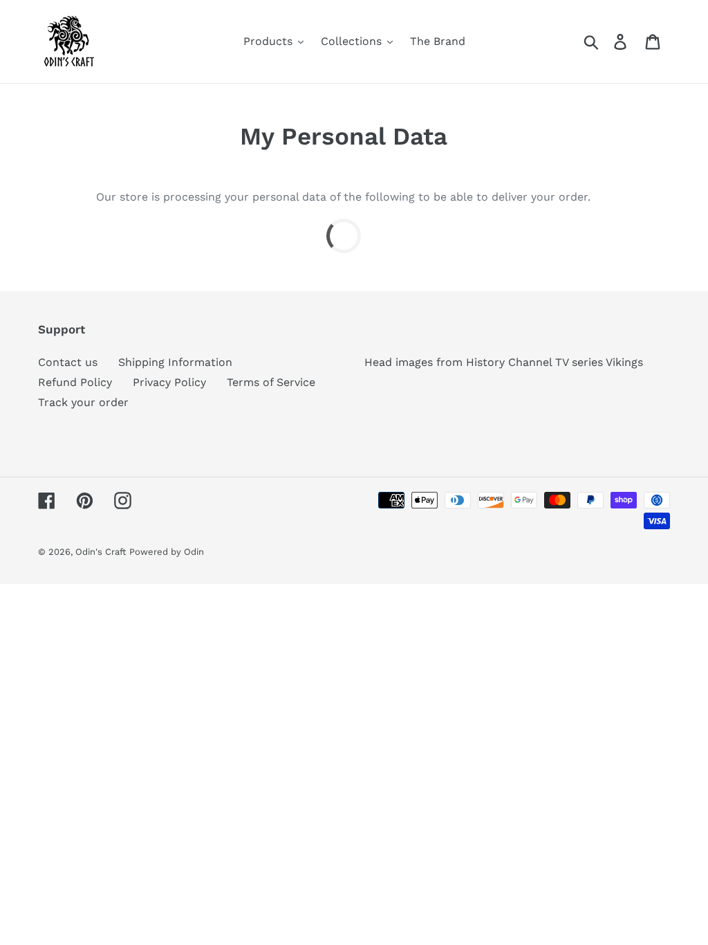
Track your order (83, 402)
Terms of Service (271, 382)
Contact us (67, 362)
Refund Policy (75, 382)
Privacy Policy (169, 382)
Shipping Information (175, 362)
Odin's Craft (100, 552)
